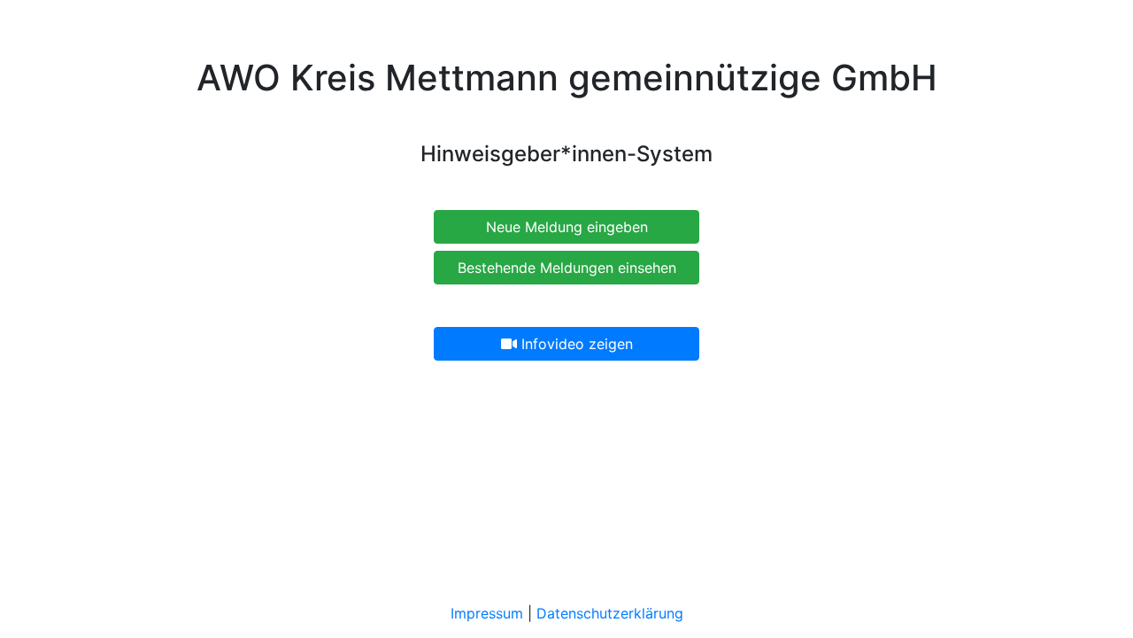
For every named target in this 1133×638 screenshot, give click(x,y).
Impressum (487, 613)
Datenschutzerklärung (609, 613)
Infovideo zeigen (575, 344)
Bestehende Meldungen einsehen (567, 267)
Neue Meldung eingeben (567, 227)
